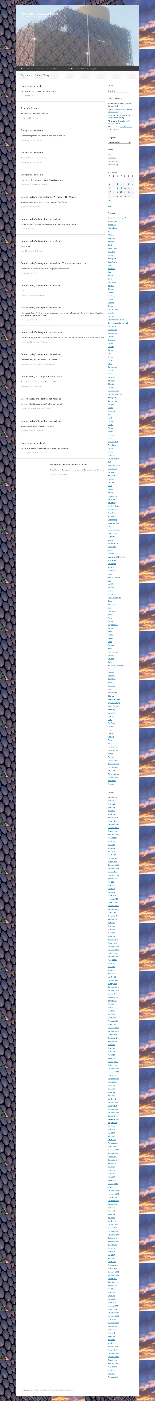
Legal (110, 526)
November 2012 (113, 1356)
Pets (109, 608)
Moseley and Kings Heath (117, 557)
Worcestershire (113, 777)
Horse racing (112, 496)
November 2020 (113, 1031)
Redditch (111, 635)
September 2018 (113, 1119)
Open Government (114, 597)
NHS (109, 580)
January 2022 (112, 983)
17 (110, 192)
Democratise (112, 367)
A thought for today (30, 108)
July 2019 (111, 1085)
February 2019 (113, 1102)
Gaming (110, 452)
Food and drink (113, 441)
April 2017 (111, 1177)
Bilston (110, 255)
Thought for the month (32, 130)
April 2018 (111, 1136)
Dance (110, 363)
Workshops (112, 781)
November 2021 (113, 990)
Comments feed (113, 161)
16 (132, 188)
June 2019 (111, 1089)
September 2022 (113, 956)
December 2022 (113, 946)
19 (117, 192)
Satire (110, 662)
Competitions (112, 330)
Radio (110, 631)
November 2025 (113, 828)
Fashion (110, 424)
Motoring (111, 567)
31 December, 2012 (27, 342)
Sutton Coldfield (113, 706)
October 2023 (112, 912)
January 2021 (112, 1024)
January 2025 (112, 861)
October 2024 (112, 872)
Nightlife (110, 584)
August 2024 (112, 878)
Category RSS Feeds (97, 69)
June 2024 (111, 885)
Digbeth (110, 370)
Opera (110, 601)
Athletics (111, 235)
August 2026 (112, 797)
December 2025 (113, 824)
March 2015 (112, 1262)
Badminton (111, 241)
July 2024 (111, 882)
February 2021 (113, 1021)
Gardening (111, 455)
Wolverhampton (113, 774)
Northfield (111, 587)
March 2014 (112, 1302)
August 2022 (112, 960)
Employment (112, 397)
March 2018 (112, 1139)
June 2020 (111, 1048)
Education (111, 384)
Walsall (110, 753)
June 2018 (111, 1129)
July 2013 (111, 1329)
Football (110, 448)
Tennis (110, 719)
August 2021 (112, 1000)
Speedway (111, 686)
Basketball (111, 252)
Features (38, 184)
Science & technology (115, 665)
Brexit (110, 279)
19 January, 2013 (26, 320)
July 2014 (111, 1289)
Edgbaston (111, 380)
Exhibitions (112, 411)
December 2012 (113, 1353)
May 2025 (111, 848)
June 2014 (111, 1292)
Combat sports (113, 309)
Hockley (110, 492)
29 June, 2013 (25, 207)
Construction (112, 333)
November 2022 (113, 950)
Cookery (111, 336)
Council (110, 343)
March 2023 (112, 936)
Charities (111, 289)
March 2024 (112, 895)
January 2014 (112, 1309)
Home (23, 69)
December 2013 (113, 1312)
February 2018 (113, 1143)
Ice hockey (112, 499)
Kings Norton (112, 516)
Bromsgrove (112, 282)
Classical (111, 302)
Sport (110, 689)
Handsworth (112, 479)
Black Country (113, 262)
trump (110, 743)
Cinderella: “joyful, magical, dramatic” (119, 122)
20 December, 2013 (27, 140)
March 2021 (112, 1017)
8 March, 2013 (25, 295)
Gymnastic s (112, 469)
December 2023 (113, 905)
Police (110, 618)
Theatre (110, 726)
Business (111, 285)
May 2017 (111, 1173)
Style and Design (114, 703)
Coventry (111, 346)
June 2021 (111, 1007)
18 (113, 192)
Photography (112, 611)
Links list (84, 69)
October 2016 (112, 1197)
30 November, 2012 (27, 364)
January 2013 (112, 1350)
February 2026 (113, 817)
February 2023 (113, 939)
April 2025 (111, 851)
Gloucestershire (113, 458)
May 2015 (111, 1255)
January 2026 (112, 821)
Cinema (110, 299)
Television (111, 716)
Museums (111, 570)
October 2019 (112, 1075)
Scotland (111, 669)
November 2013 (113, 1316)
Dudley (110, 374)
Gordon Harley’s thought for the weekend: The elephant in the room (54, 263)
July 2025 (111, 841)
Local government (114, 530)
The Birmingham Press (39, 13)
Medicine (111, 553)
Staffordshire (112, 692)
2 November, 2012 (27, 386)
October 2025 (112, 831)
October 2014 (112, 1278)
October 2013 (112, 1319)
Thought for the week (31, 86)
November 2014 (113, 1275)
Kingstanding (112, 519)
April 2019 (111, 1095)
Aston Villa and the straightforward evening (120, 116)
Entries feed (112, 158)
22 (129, 192)
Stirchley (111, 696)
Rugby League (113, 652)
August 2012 (112, 1367)
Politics (110, 621)
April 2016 (111, 1217)
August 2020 (112, 1041)
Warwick (111, 757)
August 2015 (112, 1245)
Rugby (110, 648)
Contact (30, 69)
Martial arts (112, 547)
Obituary (111, 591)
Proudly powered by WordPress (32, 1390)
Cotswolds (111, 340)
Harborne (111, 482)
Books (110, 265)
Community (112, 326)
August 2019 (112, 1082)
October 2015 (112, 1238)
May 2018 (111, 1133)
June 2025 (111, 844)
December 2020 (113, 1028)
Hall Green (111, 475)
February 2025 (113, 858)
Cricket (110, 350)
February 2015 (113, 1265)
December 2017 (113, 1150)
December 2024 (113, 865)
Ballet (110, 245)
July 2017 (111, 1167)
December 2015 (113, 1231)
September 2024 (113, 875)
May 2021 (111, 1011)
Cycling (110, 357)
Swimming (111, 709)
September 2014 (113, 1282)
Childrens (111, 292)
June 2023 (111, 926)
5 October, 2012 (26, 408)
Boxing (110, 275)
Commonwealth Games (116, 319)
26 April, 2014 (25, 96)
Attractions (111, 238)
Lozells (110, 540)
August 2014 (112, 1285)
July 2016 (111, 1207)
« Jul (109, 206)
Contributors (39, 69)
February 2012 (113, 1377)
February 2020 (113, 1061)
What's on (111, 770)
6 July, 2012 (54, 474)
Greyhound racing (114, 465)
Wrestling (111, 784)
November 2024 (113, 868)
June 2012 (111, 1373)
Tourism (110, 730)
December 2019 (113, 1068)
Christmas (38, 364)
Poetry (42, 295)
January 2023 (112, 943)
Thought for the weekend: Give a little (68, 464)
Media (110, 550)
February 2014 (113, 1306)
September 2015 (113, 1241)
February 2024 (113, 899)
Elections (111, 387)
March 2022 (112, 977)
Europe (110, 408)
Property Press (113, 625)
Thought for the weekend (33, 443)
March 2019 (112, 1099)
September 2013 (113, 1323)
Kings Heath (112, 513)
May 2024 (111, 889)
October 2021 (112, 994)
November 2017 (113, 1153)
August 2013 (112, 1326)
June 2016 (111, 1211)
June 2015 (111, 1251)
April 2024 (111, 892)
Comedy (111, 313)
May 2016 (111, 1214)
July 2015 (111, 1248)
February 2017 (113, 1184)
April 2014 (111, 1299)
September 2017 (113, 1160)
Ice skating (112, 502)
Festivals (111, 435)
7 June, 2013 (25, 229)
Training (110, 733)
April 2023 (111, 933)
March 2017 (112, 1180)
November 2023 (113, 909)
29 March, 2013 (26, 273)
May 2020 (111, 1051)
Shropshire (111, 675)
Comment (35, 96)
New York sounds (114, 577)
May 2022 (111, 970)
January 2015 (112, 1268)
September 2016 (113, 1200)
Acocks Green (113, 221)
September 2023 (113, 916)
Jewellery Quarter (114, 506)
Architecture (112, 224)
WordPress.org (113, 164)
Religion (110, 638)
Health (37, 342)
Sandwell (111, 658)
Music (110, 574)
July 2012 (111, 1370)
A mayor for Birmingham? (117, 218)
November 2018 (113, 1112)
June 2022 (111, 967)
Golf (109, 462)
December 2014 (113, 1272)
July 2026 (111, 800)
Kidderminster (112, 509)
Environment (112, 401)
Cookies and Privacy (53, 69)
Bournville (111, 269)
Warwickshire (112, 760)
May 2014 (111, 1295)
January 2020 (112, 1065)
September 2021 (113, 997)
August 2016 (112, 1204)
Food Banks (112, 445)
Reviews (111, 645)
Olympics (111, 594)
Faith (32, 229)
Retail (110, 641)
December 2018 (113, 1109)
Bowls (110, 272)
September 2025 (113, 834)
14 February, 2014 (27, 118)
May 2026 (111, 807)
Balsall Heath (112, 248)
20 (121, 192)
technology (111, 713)
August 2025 (112, 838)
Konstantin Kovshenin (66, 1390)
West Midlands (113, 767)
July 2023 (111, 922)
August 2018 (112, 1123)
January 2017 (112, 1187)
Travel (110, 740)
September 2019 (113, 1078)
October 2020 (112, 1034)
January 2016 (112, 1228)
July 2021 (111, 1004)
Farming (110, 421)
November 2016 (113, 1194)
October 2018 (112, 1116)
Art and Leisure (113, 228)
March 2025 (112, 855)
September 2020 (113, 1038)
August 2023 (112, 919)
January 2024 (112, 902)
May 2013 (111, 1336)
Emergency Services (115, 394)
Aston (110, 231)
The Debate (50, 320)
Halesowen (111, 472)
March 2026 (112, 814)
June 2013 (111, 1333)
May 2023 (111, 929)
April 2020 (111, 1055)
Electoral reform (113, 391)
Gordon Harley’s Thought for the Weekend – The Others (48, 196)
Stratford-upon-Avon (115, 699)
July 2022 (111, 963)
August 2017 (112, 1163)
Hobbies (110, 489)
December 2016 (113, 1190)
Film (109, 438)
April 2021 (111, 1014)
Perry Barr (111, 604)
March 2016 (112, 1221)
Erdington (111, 404)
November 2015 (113, 1234)
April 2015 (111, 1258)
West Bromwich (113, 764)
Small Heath (112, 679)
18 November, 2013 (27, 162)
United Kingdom (113, 750)
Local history (112, 533)
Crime (110, 353)
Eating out (111, 377)
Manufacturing (113, 543)
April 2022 (111, 973)
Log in (110, 154)
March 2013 (112, 1343)
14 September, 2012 (27, 431)
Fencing (110, 431)
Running (110, 655)
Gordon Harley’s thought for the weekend (41, 219)
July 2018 (111, 1126)
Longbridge (111, 536)
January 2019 (112, 1106)
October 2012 (112, 1360)
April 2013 (111, 1340)
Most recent (45, 184)
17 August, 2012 (26, 453)
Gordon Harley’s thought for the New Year (41, 332)
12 (117, 188)
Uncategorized (113, 747)
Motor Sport (112, 564)
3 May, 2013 (25, 251)
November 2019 (113, 1072)
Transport (111, 736)
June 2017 (111, 1170)
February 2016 (113, 1224)
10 (110, 188)
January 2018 (112, 1146)
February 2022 (113, 980)
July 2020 (111, 1045)
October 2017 (112, 1156)
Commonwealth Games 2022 (118, 323)
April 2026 (111, 811)
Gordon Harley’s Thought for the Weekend (41, 376)
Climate (110, 306)
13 (121, 188)
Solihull (110, 682)
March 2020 (112, 1058)
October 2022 (112, 953)
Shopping (111, 672)
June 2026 (111, 804)
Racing (110, 628)
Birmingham (112, 258)
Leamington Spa (113, 523)
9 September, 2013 (27, 184)
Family (110, 418)
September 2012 (113, 1363)
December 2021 (113, 987)
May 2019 (111, 1092)
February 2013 (113, 1346)
